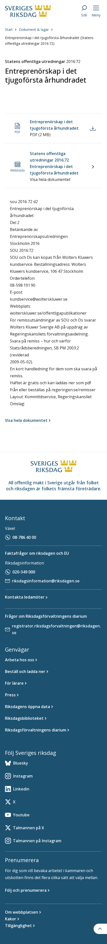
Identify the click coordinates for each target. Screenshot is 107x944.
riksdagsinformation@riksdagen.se (46, 581)
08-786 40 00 (24, 537)
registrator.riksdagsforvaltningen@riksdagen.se (56, 629)
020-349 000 (23, 572)
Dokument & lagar (34, 29)
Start (9, 29)
